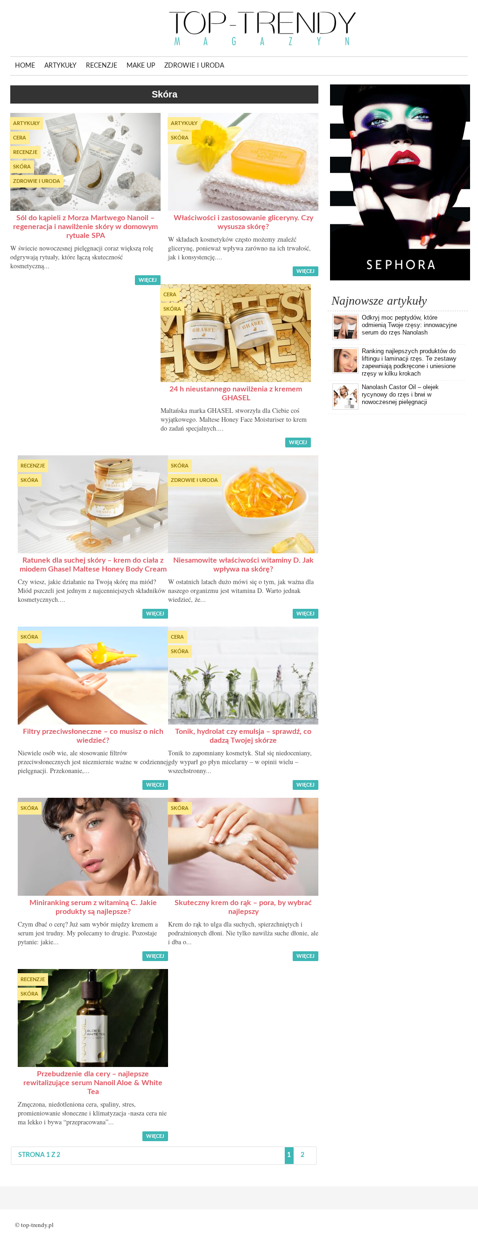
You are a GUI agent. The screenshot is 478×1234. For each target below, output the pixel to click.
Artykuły (60, 66)
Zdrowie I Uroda (194, 66)
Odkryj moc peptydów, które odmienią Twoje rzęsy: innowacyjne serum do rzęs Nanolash (409, 325)
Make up (141, 66)
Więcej (148, 280)
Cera (19, 137)
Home (25, 66)
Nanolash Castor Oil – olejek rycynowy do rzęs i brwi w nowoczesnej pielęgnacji (400, 394)
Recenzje (101, 66)
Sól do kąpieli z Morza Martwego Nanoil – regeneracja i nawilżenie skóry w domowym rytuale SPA (85, 226)
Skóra (22, 166)
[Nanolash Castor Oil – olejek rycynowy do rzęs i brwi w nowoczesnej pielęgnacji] (345, 407)
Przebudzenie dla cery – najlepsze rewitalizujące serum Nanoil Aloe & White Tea (92, 1082)
